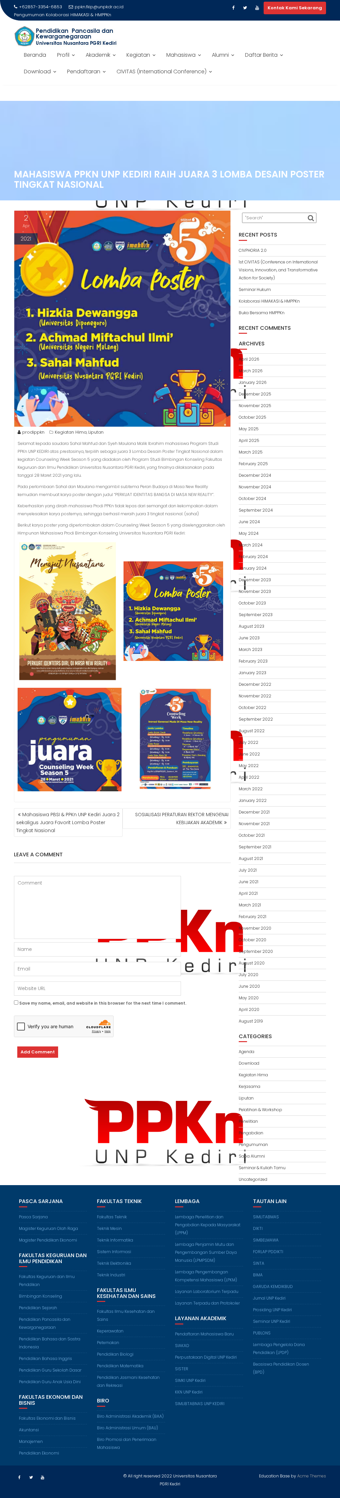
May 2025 (249, 429)
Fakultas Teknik (112, 1217)
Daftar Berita (261, 55)
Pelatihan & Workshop (260, 1109)
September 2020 (256, 951)
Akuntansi (29, 1430)
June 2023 (249, 638)
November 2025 (255, 405)
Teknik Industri (111, 1275)
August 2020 (252, 963)
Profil (63, 55)
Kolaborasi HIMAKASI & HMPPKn (78, 15)
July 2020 (248, 974)
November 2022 (255, 696)
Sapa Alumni (252, 1156)
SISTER (181, 1369)
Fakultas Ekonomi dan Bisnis (47, 1418)
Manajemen (31, 1441)
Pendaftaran (83, 71)
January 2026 (253, 382)
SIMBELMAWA (266, 1240)
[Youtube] (257, 8)
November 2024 (255, 487)
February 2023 (253, 661)
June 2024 (249, 522)
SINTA (258, 1263)
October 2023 (252, 603)
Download (37, 71)
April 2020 (249, 1009)
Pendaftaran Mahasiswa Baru (204, 1334)
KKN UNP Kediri (189, 1392)
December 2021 (254, 812)
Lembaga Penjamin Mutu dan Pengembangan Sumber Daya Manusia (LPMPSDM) (206, 1252)
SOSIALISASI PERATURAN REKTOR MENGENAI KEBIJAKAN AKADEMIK (181, 818)
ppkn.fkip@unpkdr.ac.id (99, 7)
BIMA (258, 1275)
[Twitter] (245, 8)
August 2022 (252, 731)
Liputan (96, 432)
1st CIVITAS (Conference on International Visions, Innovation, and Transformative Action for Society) (278, 270)
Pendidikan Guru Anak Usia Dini (50, 1382)
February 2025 (253, 463)
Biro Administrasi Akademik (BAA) (130, 1416)
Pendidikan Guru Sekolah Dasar (50, 1370)
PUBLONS (262, 1333)
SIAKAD (182, 1345)
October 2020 (252, 940)
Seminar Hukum (255, 289)
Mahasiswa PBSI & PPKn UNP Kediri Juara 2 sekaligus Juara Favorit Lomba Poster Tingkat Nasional (68, 822)
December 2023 (255, 580)
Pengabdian (251, 1133)
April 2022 (249, 777)
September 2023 (256, 614)
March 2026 (251, 371)
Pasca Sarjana (33, 1217)
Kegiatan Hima (71, 432)
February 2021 (252, 916)
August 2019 (251, 1021)
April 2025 (249, 440)
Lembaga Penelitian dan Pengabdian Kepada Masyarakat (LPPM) (207, 1225)
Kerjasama (249, 1086)
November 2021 (254, 823)
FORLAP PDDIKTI (268, 1251)
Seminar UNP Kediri (271, 1321)
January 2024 (253, 568)
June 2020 (249, 986)
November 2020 (255, 928)
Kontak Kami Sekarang (295, 8)
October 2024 (252, 498)
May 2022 (249, 765)
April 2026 (249, 359)
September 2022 (256, 719)
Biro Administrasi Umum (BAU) (127, 1428)
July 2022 (248, 742)
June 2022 (249, 754)
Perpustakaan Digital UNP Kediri (206, 1357)
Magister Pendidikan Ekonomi (48, 1240)
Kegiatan (138, 55)
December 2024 (255, 475)
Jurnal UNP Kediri (269, 1298)
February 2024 (253, 556)
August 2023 (251, 626)
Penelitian (248, 1121)
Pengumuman (253, 1144)
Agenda (246, 1051)
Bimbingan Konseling (40, 1296)
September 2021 (255, 847)
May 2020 (249, 998)
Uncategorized (253, 1179)
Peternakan (108, 1342)
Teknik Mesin (109, 1228)
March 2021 (250, 905)
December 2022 (255, 684)
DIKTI (258, 1228)
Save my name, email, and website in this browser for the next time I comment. (102, 1003)
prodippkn (33, 432)
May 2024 (249, 533)
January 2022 (253, 800)
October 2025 (252, 417)
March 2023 (250, 649)
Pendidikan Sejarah (38, 1308)
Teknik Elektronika (114, 1263)
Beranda (35, 55)
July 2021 (248, 870)
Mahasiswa (181, 55)
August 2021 (251, 858)
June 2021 (248, 882)
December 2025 (255, 394)
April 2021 (248, 893)
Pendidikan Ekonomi (39, 1453)
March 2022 (251, 789)
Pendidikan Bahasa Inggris (45, 1358)
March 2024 (251, 545)
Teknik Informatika (115, 1240)
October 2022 (252, 707)
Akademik (98, 55)
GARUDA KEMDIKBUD (273, 1286)
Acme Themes (311, 1476)
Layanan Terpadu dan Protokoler (207, 1303)
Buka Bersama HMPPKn (262, 313)
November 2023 (255, 591)
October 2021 (252, 835)
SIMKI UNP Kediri (190, 1380)
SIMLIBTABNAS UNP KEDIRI (199, 1403)
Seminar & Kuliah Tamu (262, 1168)
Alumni (220, 55)
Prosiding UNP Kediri (272, 1310)
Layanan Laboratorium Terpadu (206, 1291)
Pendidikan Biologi (115, 1354)
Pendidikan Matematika (120, 1366)
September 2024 (256, 510)
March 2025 (251, 452)
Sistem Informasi (114, 1251)
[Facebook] (233, 8)
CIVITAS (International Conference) (162, 71)
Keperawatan (110, 1331)
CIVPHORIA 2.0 (253, 250)
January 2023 (252, 673)
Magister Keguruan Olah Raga (48, 1228)
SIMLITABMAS (266, 1217)
